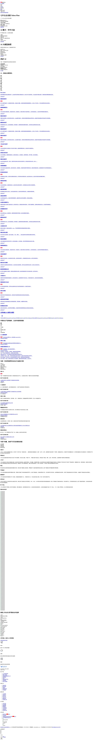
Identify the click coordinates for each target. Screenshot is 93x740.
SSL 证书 (12, 436)
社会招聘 (4, 704)
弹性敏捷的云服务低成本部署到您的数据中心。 (12, 343)
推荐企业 (6, 714)
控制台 (1, 12)
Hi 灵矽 (1, 70)
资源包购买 (5, 688)
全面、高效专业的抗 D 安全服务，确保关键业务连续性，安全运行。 (19, 358)
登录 (4, 12)
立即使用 (2, 338)
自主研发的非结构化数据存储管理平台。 (15, 354)
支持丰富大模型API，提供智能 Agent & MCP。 (12, 337)
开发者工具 (5, 699)
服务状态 (4, 698)
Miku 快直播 (2, 357)
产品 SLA (4, 697)
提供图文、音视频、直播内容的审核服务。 (13, 351)
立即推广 (2, 56)
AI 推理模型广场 (9, 380)
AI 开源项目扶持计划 (7, 717)
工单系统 (4, 693)
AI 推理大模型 (3, 380)
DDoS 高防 (2, 358)
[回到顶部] (1, 739)
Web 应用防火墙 (26, 425)
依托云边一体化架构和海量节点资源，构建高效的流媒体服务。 (18, 357)
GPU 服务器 (2, 402)
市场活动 (4, 709)
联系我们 (4, 706)
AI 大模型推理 (5, 673)
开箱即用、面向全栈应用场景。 (9, 349)
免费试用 (2, 640)
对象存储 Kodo (3, 354)
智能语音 (14, 380)
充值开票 (4, 685)
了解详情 (5, 338)
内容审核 (2, 351)
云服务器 (2, 355)
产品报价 (4, 689)
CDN (17, 414)
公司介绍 (4, 703)
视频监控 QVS (7, 414)
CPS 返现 (4, 715)
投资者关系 (5, 710)
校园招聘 (4, 705)
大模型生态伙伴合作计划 (9, 716)
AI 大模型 (2, 3)
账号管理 (4, 686)
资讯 (1, 9)
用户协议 (4, 696)
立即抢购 (2, 41)
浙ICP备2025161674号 (56, 727)
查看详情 (2, 27)
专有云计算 (10, 402)
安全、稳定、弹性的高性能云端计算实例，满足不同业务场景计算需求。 (19, 355)
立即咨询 (2, 344)
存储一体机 (5, 674)
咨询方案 (5, 640)
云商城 (1, 6)
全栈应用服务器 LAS (19, 425)
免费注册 (6, 12)
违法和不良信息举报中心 (5, 727)
